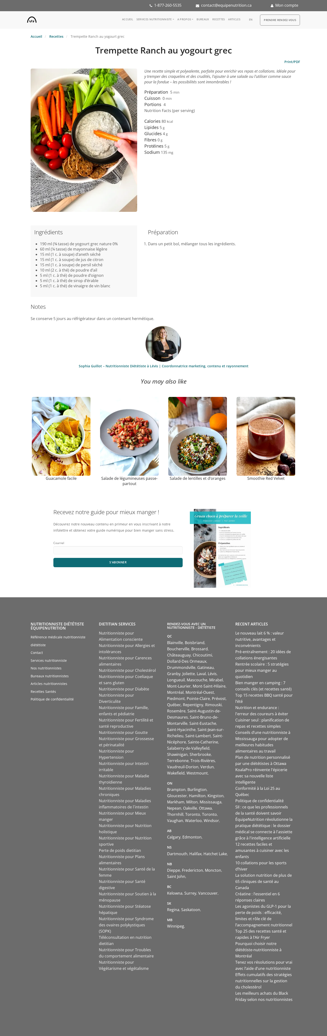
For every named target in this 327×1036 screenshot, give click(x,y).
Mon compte (286, 5)
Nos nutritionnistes (46, 668)
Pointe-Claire (198, 698)
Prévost (219, 698)
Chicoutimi (202, 655)
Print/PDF (292, 61)
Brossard (199, 649)
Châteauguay (179, 655)
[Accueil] (32, 19)
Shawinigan (177, 754)
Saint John (176, 876)
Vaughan (175, 820)
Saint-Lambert (198, 735)
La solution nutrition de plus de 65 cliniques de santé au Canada (263, 881)
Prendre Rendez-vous (280, 20)
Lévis (212, 673)
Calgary (173, 837)
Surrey (190, 893)
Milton (192, 802)
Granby (173, 673)
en (251, 19)
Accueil (127, 19)
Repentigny (193, 704)
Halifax (195, 853)
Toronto (192, 814)
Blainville (175, 642)
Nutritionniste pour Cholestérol (127, 670)
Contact (37, 652)
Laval (201, 673)
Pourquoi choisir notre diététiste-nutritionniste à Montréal (258, 950)
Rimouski (213, 704)
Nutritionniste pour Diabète (124, 689)
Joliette (188, 673)
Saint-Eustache (202, 723)
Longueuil (176, 680)
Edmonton (192, 837)
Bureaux (203, 19)
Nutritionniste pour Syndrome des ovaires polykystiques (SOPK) (126, 925)
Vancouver (208, 893)
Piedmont (176, 698)
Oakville (190, 808)
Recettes (218, 19)
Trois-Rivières (203, 760)
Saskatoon (190, 909)
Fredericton (192, 870)
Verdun (207, 766)
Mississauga (210, 802)
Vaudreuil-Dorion (182, 766)
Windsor (211, 820)
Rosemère (176, 711)
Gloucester (177, 795)
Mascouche (197, 680)
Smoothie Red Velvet (266, 478)
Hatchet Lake (215, 853)
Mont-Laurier (179, 686)
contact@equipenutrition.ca (226, 5)
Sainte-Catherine (203, 742)
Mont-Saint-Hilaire (209, 686)
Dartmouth (177, 853)
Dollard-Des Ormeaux (186, 661)
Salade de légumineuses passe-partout (129, 481)
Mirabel (216, 680)
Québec (174, 704)
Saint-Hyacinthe (181, 729)
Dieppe (173, 870)
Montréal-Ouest (200, 692)
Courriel (58, 543)
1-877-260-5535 (167, 5)
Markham (175, 802)
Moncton (213, 870)
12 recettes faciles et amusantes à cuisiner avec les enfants (262, 850)
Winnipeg (175, 926)
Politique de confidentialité (52, 699)
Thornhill (175, 814)
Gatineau (205, 667)
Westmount (197, 773)
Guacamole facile (61, 478)
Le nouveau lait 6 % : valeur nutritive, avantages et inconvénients (259, 639)
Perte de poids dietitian (120, 850)
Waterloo (193, 820)
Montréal (175, 692)
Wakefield (176, 773)
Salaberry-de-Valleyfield (188, 748)
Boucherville (178, 649)
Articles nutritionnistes (49, 683)
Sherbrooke (200, 754)
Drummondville (181, 667)
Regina (173, 909)
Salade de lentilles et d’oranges (198, 478)
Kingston (216, 795)
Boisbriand (194, 642)
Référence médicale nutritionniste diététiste (58, 641)
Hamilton (197, 795)
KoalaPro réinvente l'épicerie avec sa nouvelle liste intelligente (261, 776)
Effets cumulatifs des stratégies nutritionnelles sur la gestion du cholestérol (263, 981)
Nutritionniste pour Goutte (123, 732)
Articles (234, 19)
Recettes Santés (43, 691)
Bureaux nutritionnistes (50, 676)
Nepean (174, 808)
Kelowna (174, 893)
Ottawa (205, 808)
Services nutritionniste (154, 19)
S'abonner (118, 562)
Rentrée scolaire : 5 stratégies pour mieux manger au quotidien (262, 670)
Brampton (176, 789)
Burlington (197, 789)
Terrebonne (178, 760)
